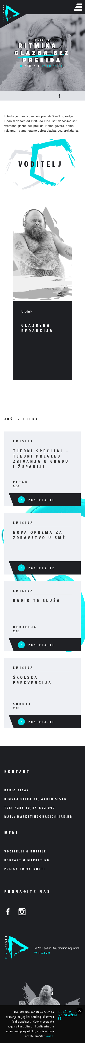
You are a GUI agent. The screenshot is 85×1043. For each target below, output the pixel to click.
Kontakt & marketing (26, 860)
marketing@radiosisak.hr (44, 816)
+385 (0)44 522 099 (35, 808)
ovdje (49, 1036)
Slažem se (67, 1012)
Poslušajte (41, 500)
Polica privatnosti (24, 869)
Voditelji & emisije (25, 851)
